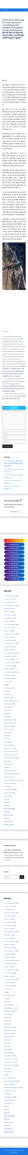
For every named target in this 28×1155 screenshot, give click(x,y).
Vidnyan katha (8, 793)
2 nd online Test (8, 618)
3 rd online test (8, 627)
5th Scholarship (8, 646)
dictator (7, 336)
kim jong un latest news (14, 354)
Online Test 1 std (9, 748)
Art (5, 685)
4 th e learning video (10, 634)
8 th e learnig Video (9, 672)
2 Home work (8, 611)
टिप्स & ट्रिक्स (7, 809)
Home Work (7, 726)
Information (7, 729)
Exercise (6, 710)
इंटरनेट (5, 802)
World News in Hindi (12, 366)
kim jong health (18, 339)
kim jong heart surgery (8, 341)
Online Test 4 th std (9, 758)
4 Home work (8, 631)
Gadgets (6, 713)
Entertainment (8, 704)
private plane (8, 364)
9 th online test (8, 678)
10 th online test (8, 608)
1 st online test (8, 602)
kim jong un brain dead (8, 344)
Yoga (5, 799)
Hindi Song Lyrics (9, 723)
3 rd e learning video (10, 624)
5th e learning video (9, 643)
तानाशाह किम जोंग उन (7, 376)
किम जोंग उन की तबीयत (13, 371)
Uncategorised (8, 789)
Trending (6, 786)
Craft (5, 691)
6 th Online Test (8, 656)
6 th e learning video (10, 653)
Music (5, 739)
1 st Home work (8, 599)
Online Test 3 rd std (9, 754)
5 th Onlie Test (8, 640)
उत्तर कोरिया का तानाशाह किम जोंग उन (11, 369)
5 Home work (8, 637)
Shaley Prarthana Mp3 (10, 774)
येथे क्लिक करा (14, 512)
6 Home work (8, 650)
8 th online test (8, 675)
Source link (5, 331)
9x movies (7, 681)
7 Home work (8, 659)
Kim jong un (19, 341)
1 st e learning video (9, 596)
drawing (6, 694)
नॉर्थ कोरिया (17, 376)
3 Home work (8, 621)
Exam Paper (7, 707)
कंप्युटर (5, 805)
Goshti (6, 716)
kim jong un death (14, 346)
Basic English (8, 688)
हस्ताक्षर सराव (7, 824)
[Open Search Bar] (24, 10)
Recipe (6, 761)
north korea (10, 359)
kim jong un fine (16, 349)
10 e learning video (9, 605)
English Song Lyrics (9, 700)
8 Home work (8, 669)
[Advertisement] (14, 61)
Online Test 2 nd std (9, 751)
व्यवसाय (6, 818)
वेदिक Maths (7, 815)
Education (7, 697)
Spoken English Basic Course (12, 780)
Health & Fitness (8, 720)
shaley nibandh (8, 770)
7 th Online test (8, 666)
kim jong (10, 339)
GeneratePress (14, 1152)
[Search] (22, 877)
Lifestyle (6, 732)
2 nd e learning (8, 615)
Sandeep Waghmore (14, 4)
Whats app (7, 796)
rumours (15, 364)
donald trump (13, 336)
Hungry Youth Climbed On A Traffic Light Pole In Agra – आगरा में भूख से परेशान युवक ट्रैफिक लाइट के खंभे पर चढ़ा (14, 396)
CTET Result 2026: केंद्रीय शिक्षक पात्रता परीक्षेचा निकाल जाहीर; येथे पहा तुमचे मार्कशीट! (13, 463)
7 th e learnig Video (9, 662)
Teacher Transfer (8, 783)
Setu (5, 767)
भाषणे (5, 812)
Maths (5, 735)
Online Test (7, 745)
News (5, 742)
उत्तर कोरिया (22, 366)
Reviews (6, 764)
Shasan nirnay (8, 777)
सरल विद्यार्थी (7, 821)
